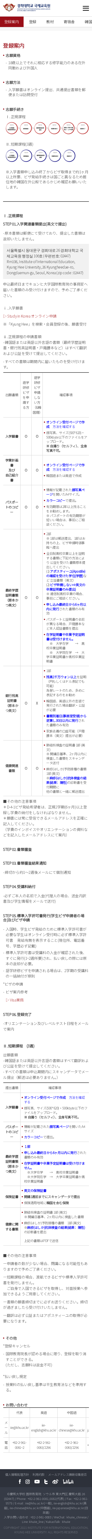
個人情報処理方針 (17, 1474)
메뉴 (77, 8)
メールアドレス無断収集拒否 (67, 1474)
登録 (32, 21)
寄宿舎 (69, 21)
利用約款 (39, 1474)
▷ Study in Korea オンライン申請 (30, 316)
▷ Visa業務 (15, 1000)
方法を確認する (64, 426)
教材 (50, 21)
